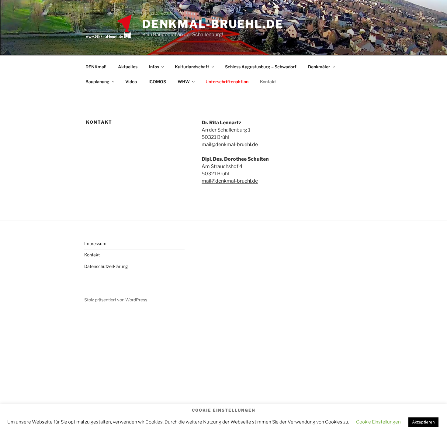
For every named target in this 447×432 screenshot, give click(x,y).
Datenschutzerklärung (106, 266)
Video (131, 81)
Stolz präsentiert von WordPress (115, 299)
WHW (184, 81)
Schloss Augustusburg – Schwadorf (260, 66)
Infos (154, 66)
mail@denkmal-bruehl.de (230, 144)
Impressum (95, 243)
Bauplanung (97, 81)
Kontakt (268, 81)
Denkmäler (319, 66)
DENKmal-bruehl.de (213, 24)
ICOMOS (157, 81)
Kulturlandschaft (192, 66)
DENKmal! (95, 66)
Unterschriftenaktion (227, 81)
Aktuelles (127, 66)
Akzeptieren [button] (423, 422)
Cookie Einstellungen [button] (378, 422)
